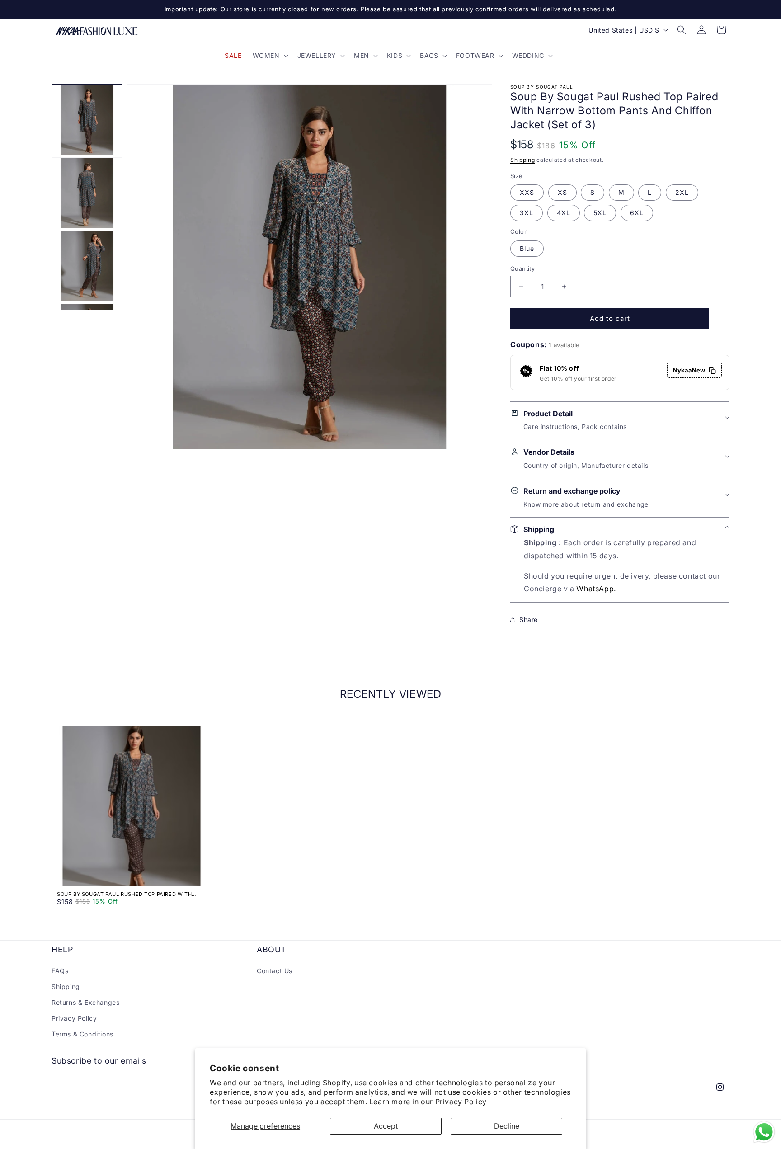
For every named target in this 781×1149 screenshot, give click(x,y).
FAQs (60, 970)
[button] (269, 55)
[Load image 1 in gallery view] (87, 119)
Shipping (522, 160)
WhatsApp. (596, 588)
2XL (682, 193)
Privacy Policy (461, 1101)
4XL (563, 213)
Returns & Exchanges (85, 1002)
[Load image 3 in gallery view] (87, 266)
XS (562, 193)
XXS (527, 193)
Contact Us (274, 970)
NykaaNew (689, 370)
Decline (506, 1125)
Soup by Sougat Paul (542, 86)
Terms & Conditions (82, 1034)
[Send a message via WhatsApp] (764, 1132)
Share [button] (528, 619)
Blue (527, 248)
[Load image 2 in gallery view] (87, 192)
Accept (386, 1125)
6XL (637, 213)
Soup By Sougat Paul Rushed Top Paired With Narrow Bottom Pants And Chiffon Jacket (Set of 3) (128, 894)
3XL (526, 213)
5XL (600, 213)
